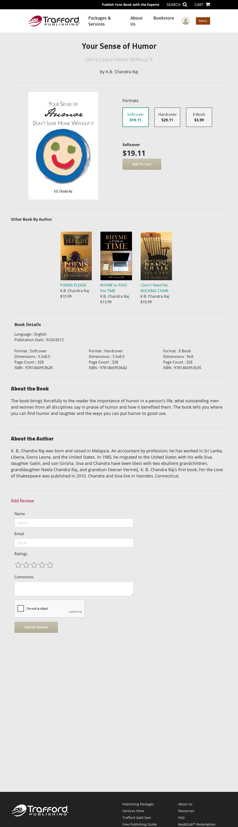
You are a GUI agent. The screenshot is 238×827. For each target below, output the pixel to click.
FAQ (181, 817)
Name (19, 513)
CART (200, 4)
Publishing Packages (138, 804)
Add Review (22, 501)
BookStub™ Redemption (196, 824)
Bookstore (163, 18)
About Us (136, 21)
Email (19, 533)
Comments (24, 577)
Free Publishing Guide (139, 824)
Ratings (20, 553)
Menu (203, 21)
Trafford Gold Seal (136, 817)
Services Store (133, 811)
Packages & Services (99, 21)
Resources (186, 811)
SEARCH (174, 4)
